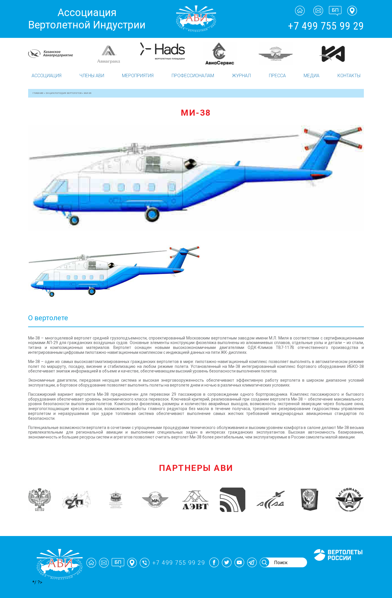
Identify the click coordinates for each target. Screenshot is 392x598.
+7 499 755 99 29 (326, 26)
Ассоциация (46, 75)
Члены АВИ (91, 75)
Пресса (277, 75)
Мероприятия (138, 75)
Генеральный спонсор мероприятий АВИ (337, 567)
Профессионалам (193, 75)
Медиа (311, 75)
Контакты (348, 75)
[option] (33, 53)
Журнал (241, 75)
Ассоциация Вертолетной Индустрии (86, 19)
